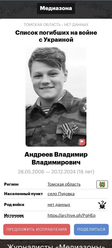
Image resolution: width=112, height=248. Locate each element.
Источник (14, 215)
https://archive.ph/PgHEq (71, 216)
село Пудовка (61, 194)
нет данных (76, 25)
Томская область (42, 25)
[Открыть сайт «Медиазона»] (56, 9)
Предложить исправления (37, 229)
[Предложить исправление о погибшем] (82, 141)
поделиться (91, 229)
